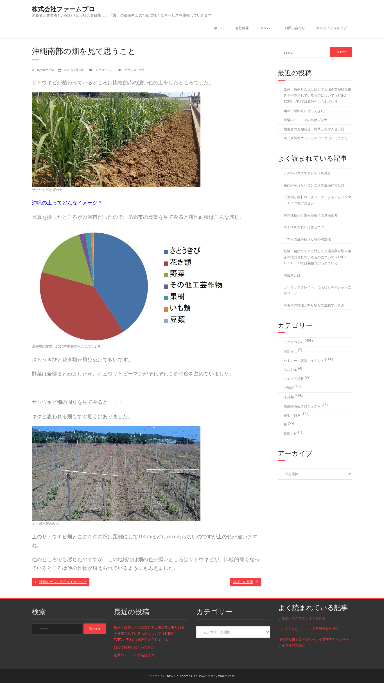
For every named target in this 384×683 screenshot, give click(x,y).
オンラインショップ (331, 28)
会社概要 (242, 28)
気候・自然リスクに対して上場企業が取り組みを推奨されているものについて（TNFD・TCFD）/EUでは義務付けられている (317, 95)
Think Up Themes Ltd (181, 676)
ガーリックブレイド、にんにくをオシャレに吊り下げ (317, 290)
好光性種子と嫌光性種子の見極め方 (311, 215)
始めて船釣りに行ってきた (304, 110)
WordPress (226, 676)
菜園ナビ (290, 433)
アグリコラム (104, 70)
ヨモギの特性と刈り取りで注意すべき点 (314, 305)
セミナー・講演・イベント (304, 360)
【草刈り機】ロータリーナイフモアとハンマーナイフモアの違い (317, 200)
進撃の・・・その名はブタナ (305, 119)
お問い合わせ (295, 28)
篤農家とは (292, 275)
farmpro (47, 70)
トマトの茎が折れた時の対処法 (307, 239)
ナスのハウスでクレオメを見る (307, 173)
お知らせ (290, 351)
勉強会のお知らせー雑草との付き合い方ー (316, 129)
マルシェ (290, 369)
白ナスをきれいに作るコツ (304, 227)
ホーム (219, 28)
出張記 (289, 387)
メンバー (267, 28)
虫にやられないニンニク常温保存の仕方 (314, 185)
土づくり (130, 70)
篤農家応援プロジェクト (302, 406)
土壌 (141, 70)
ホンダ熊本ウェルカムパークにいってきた (316, 138)
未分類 (289, 397)
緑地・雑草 (292, 415)
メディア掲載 (294, 378)
